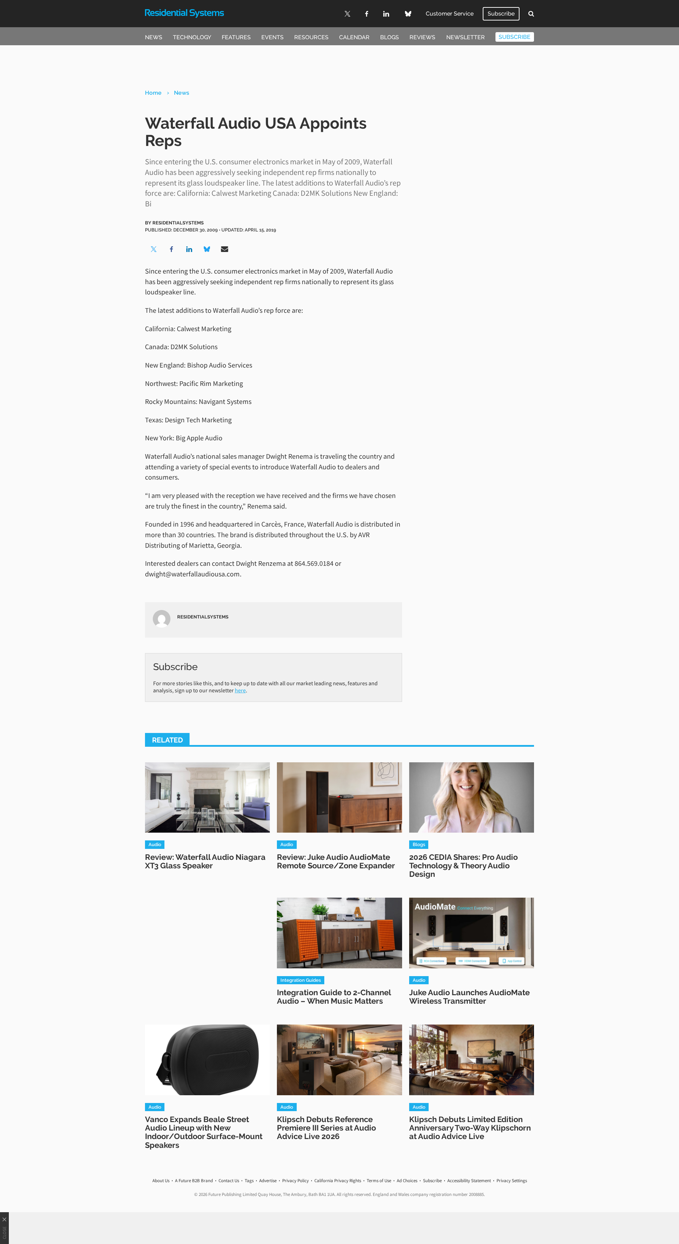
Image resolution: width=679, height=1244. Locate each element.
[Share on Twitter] (154, 249)
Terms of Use (379, 1181)
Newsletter (465, 37)
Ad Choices (407, 1181)
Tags (249, 1181)
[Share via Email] (224, 249)
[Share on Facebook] (171, 249)
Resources (311, 37)
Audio (155, 844)
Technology (192, 37)
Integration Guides (300, 980)
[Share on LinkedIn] (189, 249)
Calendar (354, 37)
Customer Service (450, 13)
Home (153, 92)
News (153, 37)
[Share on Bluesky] (207, 249)
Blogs (389, 37)
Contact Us (229, 1181)
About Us (160, 1181)
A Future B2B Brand (194, 1181)
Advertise (268, 1181)
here (240, 690)
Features (236, 37)
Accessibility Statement (469, 1181)
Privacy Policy (295, 1181)
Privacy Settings (512, 1181)
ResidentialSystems (178, 222)
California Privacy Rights (337, 1181)
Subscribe (501, 13)
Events (272, 37)
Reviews (422, 37)
